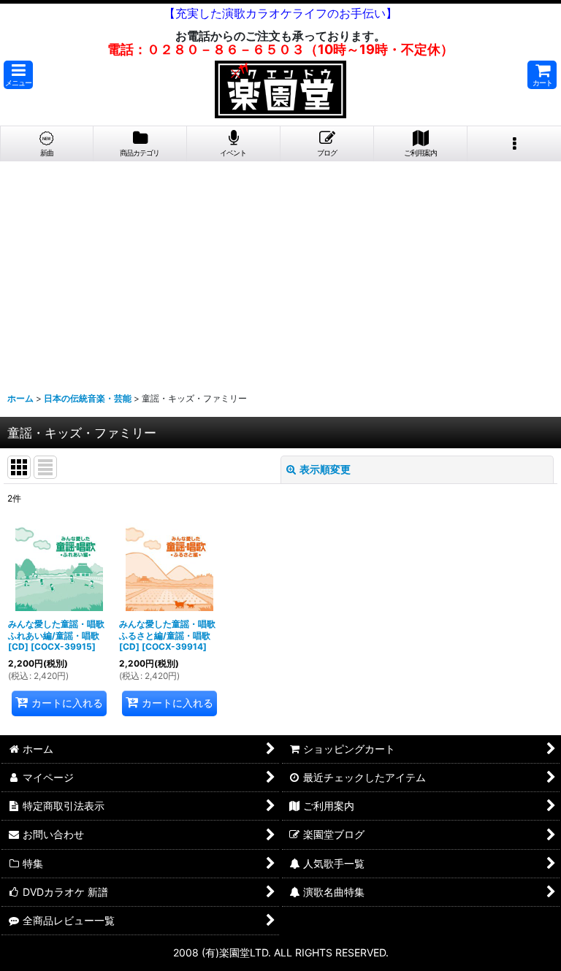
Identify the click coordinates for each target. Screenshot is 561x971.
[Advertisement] (280, 271)
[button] (18, 75)
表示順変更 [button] (325, 469)
